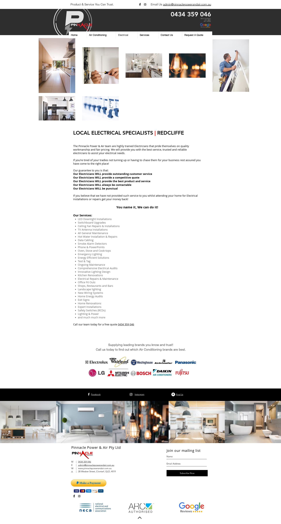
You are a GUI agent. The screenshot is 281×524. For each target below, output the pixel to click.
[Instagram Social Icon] (145, 4)
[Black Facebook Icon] (140, 4)
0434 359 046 (191, 14)
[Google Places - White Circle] (173, 394)
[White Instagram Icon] (131, 394)
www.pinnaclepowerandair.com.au (95, 468)
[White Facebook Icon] (89, 394)
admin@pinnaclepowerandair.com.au (187, 4)
